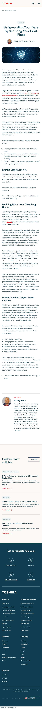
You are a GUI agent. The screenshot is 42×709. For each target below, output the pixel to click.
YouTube (4, 678)
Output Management (26, 617)
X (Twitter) (5, 681)
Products (5, 599)
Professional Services (26, 607)
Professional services (11, 580)
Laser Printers (6, 617)
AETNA (9, 222)
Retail (3, 661)
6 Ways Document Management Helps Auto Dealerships (20, 477)
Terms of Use (5, 698)
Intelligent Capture (26, 610)
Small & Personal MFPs (8, 607)
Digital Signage (6, 627)
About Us (23, 641)
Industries (5, 636)
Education (5, 641)
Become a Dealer (25, 661)
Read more (5, 488)
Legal (3, 654)
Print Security (24, 630)
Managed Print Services (27, 604)
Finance (4, 644)
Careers (23, 648)
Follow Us (5, 670)
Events (23, 657)
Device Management (26, 620)
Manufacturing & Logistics (9, 657)
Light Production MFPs (8, 610)
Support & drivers (11, 565)
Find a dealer (31, 580)
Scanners (4, 624)
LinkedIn (4, 675)
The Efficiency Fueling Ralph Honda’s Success (17, 524)
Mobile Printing (25, 624)
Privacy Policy (16, 698)
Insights (23, 651)
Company (24, 636)
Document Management (27, 614)
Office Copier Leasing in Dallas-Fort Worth (19, 501)
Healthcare (5, 651)
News (22, 654)
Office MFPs (5, 604)
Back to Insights (10, 10)
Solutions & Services (28, 599)
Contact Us (24, 664)
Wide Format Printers (8, 620)
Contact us (31, 565)
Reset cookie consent (8, 708)
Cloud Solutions (25, 627)
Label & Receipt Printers (8, 614)
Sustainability (24, 644)
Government (5, 648)
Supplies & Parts (6, 630)
